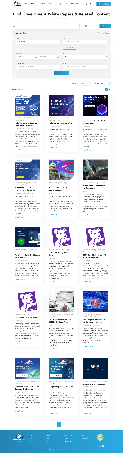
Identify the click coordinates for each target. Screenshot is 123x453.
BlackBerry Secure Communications (95, 390)
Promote (32, 441)
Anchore (51, 325)
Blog (59, 4)
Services (42, 4)
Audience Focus (20, 63)
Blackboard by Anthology (23, 260)
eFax (50, 193)
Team (48, 438)
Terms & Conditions (69, 435)
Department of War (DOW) (92, 325)
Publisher (65, 63)
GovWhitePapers (54, 126)
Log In (92, 4)
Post (33, 4)
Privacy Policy (67, 438)
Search (105, 26)
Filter (90, 26)
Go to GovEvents (71, 4)
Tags (67, 43)
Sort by (74, 83)
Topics (17, 38)
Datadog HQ (87, 126)
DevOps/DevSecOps (22, 314)
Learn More (19, 150)
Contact (83, 435)
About (51, 4)
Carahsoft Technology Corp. (24, 129)
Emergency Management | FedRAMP (95, 381)
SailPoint (85, 191)
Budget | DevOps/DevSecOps (59, 250)
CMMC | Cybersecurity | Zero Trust (94, 183)
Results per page (97, 83)
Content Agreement (69, 441)
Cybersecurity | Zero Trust (91, 118)
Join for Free (104, 4)
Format (65, 53)
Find (25, 4)
